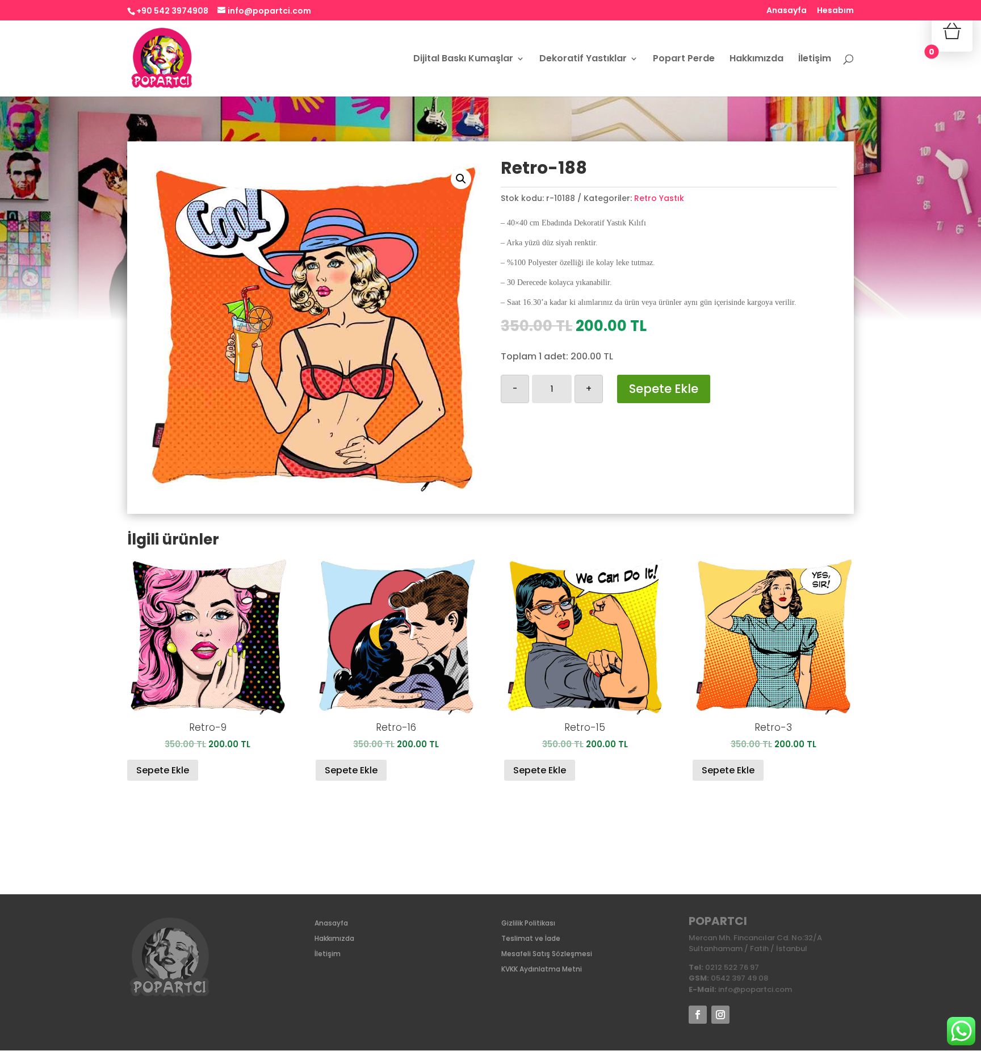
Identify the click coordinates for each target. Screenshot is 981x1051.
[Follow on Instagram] (720, 1015)
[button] (461, 179)
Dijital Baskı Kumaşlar (463, 60)
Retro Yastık (659, 198)
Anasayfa (786, 11)
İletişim (814, 60)
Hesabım (835, 11)
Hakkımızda (756, 60)
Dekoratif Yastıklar (583, 60)
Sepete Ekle (663, 388)
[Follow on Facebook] (698, 1015)
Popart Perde (684, 60)
